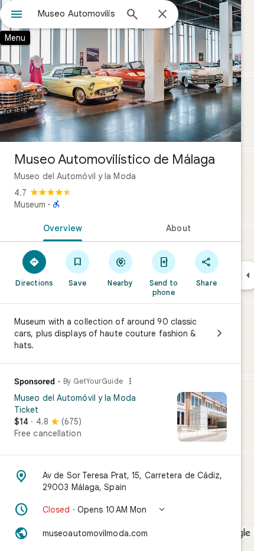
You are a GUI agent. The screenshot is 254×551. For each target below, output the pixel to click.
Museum (29, 204)
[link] (120, 421)
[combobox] (77, 14)
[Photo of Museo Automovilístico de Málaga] (120, 71)
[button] (120, 509)
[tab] (60, 227)
